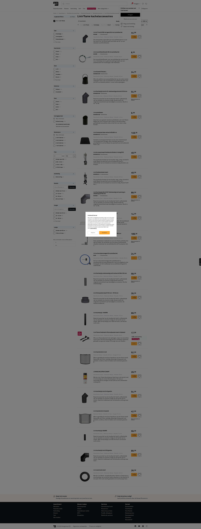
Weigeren (93, 232)
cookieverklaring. (93, 228)
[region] (101, 224)
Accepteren (104, 232)
